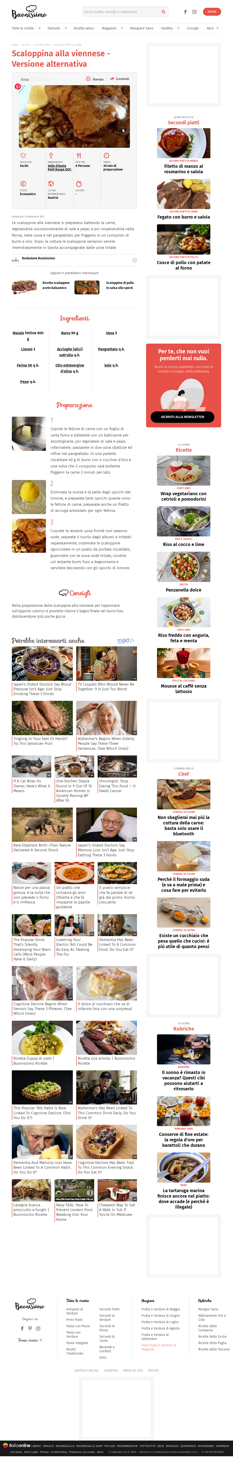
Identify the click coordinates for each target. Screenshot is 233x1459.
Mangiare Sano (141, 28)
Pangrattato (108, 349)
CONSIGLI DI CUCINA (184, 812)
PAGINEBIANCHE (127, 1446)
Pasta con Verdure (73, 1335)
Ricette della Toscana (214, 1349)
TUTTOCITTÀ (147, 1446)
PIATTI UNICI (183, 488)
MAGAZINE (183, 1067)
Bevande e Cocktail (107, 1349)
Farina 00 (24, 365)
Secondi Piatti (109, 1309)
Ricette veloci (84, 28)
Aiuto (100, 1452)
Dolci (103, 1358)
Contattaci (111, 1370)
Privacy (44, 1452)
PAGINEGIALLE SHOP (89, 1446)
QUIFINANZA (188, 1446)
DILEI (160, 1446)
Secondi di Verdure (107, 1318)
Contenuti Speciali (86, 1370)
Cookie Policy (59, 1452)
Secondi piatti (183, 121)
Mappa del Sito (133, 1370)
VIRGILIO (48, 1446)
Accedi (212, 11)
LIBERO (36, 1446)
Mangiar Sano (208, 1309)
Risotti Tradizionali (74, 1351)
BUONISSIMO (206, 1446)
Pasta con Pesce (78, 1326)
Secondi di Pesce (107, 1328)
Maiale (18, 333)
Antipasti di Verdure (74, 1311)
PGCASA (109, 1446)
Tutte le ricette (23, 28)
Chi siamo (16, 1452)
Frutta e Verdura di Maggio (161, 1309)
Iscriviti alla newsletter (182, 417)
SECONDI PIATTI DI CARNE (68, 44)
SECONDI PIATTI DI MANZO (183, 160)
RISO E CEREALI (183, 539)
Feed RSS (153, 1370)
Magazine (109, 28)
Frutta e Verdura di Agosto (161, 1328)
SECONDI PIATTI (42, 44)
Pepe (24, 382)
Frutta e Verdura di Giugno (161, 1316)
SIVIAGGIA (172, 1446)
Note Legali (31, 1452)
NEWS (183, 1185)
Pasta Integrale (77, 1343)
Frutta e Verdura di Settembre (155, 1337)
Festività (54, 28)
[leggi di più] (134, 260)
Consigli (193, 28)
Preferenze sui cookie (82, 1452)
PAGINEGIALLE (65, 1446)
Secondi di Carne (107, 1339)
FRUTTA (184, 584)
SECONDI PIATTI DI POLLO (183, 257)
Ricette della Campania (207, 1328)
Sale (107, 365)
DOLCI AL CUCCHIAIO (183, 680)
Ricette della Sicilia (212, 1337)
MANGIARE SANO (184, 1128)
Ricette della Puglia (212, 1343)
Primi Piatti (74, 1320)
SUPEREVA (222, 1446)
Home (15, 44)
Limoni (27, 349)
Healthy (167, 28)
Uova (110, 333)
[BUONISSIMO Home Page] (29, 12)
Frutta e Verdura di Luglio (160, 1322)
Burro (65, 333)
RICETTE (26, 44)
